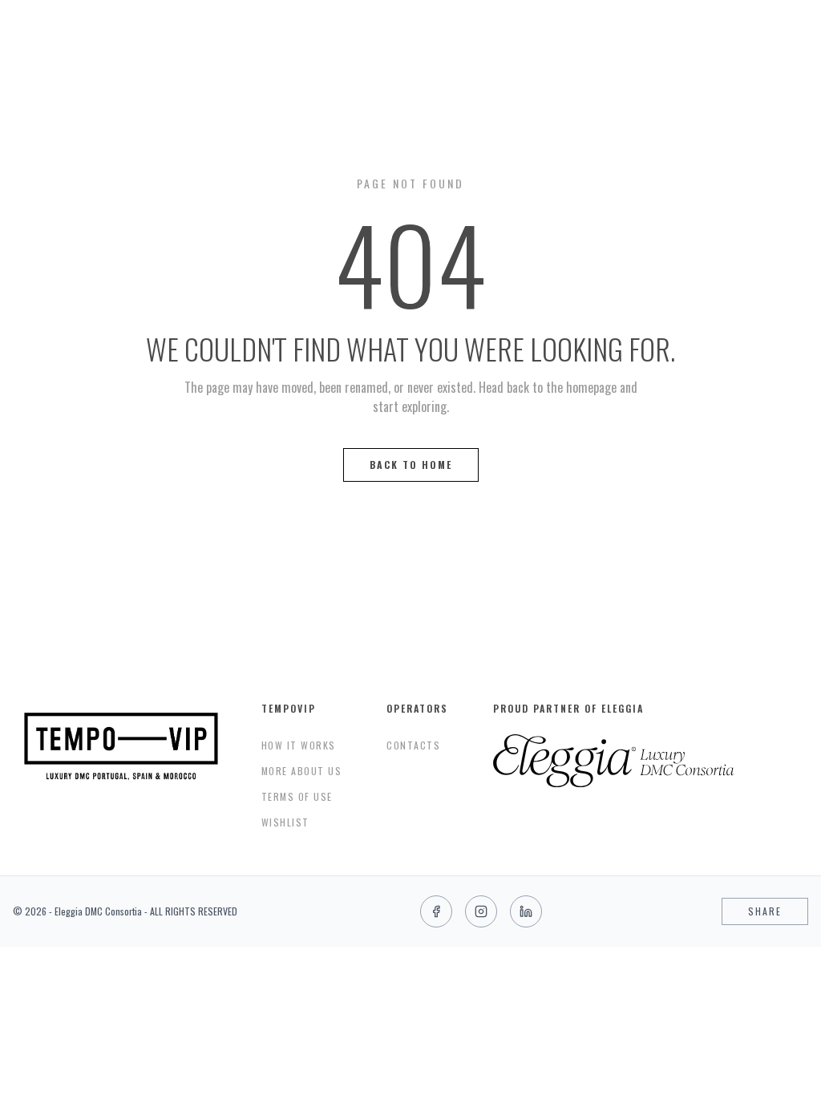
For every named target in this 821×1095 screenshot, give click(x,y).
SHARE (765, 911)
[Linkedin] (526, 911)
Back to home (411, 464)
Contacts (413, 745)
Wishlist (285, 822)
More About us (301, 771)
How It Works (298, 745)
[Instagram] (481, 911)
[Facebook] (436, 911)
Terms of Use (297, 796)
